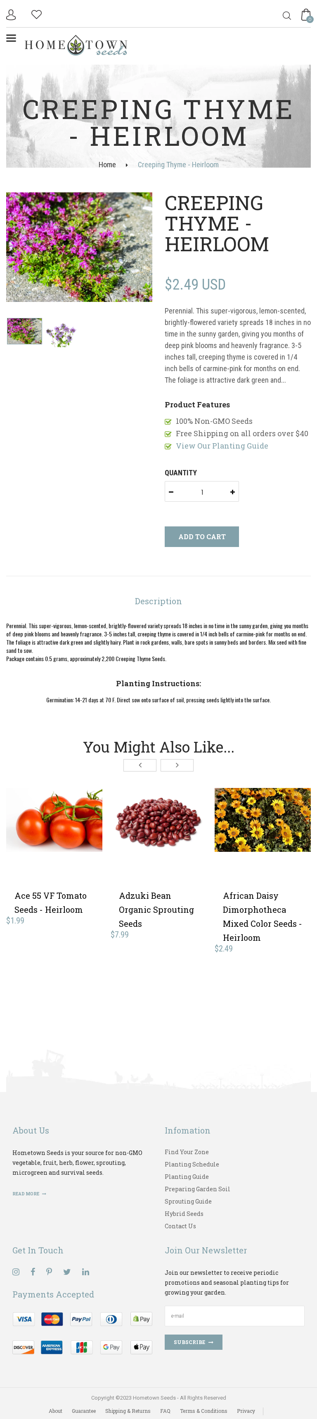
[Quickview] (85, 849)
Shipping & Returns (128, 1410)
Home (107, 164)
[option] (79, 247)
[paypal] (82, 1332)
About (55, 1410)
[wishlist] (36, 13)
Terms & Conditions (203, 1410)
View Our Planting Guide (222, 446)
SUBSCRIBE (189, 1342)
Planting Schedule (192, 1164)
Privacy (246, 1410)
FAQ (165, 1410)
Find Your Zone (187, 1152)
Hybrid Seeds (184, 1214)
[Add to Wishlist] (55, 849)
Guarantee (84, 1410)
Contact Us (180, 1226)
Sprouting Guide (188, 1201)
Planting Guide (187, 1177)
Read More (26, 1194)
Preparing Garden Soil (197, 1189)
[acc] (12, 14)
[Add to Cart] (25, 849)
